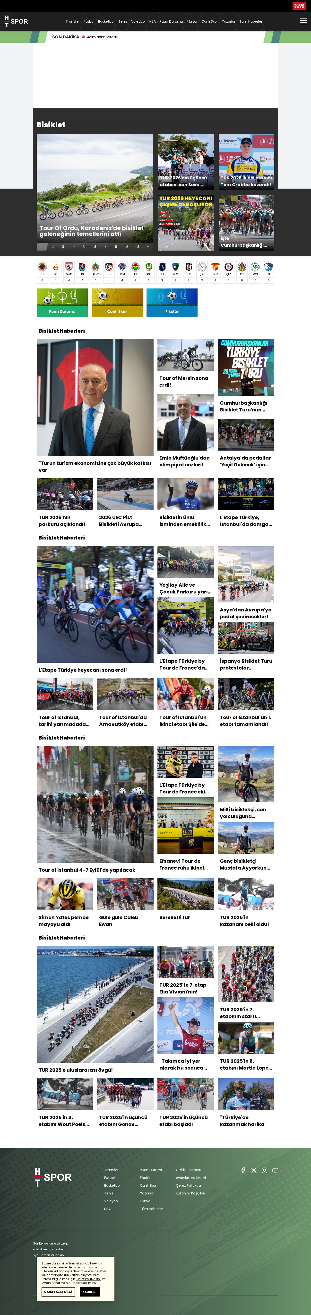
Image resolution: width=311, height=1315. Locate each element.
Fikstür (192, 21)
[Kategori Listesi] (303, 21)
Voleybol (138, 21)
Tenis (122, 21)
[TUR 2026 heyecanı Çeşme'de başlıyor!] (186, 223)
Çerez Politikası (188, 1185)
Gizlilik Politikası (188, 1169)
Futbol (89, 21)
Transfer (73, 21)
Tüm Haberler (250, 21)
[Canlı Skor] (117, 302)
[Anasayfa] (52, 1189)
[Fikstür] (172, 302)
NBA (152, 21)
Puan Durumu (171, 21)
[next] (147, 192)
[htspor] (16, 21)
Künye (145, 1201)
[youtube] (275, 1170)
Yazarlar (228, 21)
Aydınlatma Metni (191, 1177)
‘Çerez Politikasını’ (88, 1279)
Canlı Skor (209, 21)
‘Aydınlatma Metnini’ (57, 1283)
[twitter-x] (254, 1170)
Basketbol (106, 21)
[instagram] (265, 1170)
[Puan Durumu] (62, 302)
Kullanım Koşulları (190, 1193)
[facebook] (243, 1170)
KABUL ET (89, 1292)
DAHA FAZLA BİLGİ (58, 1292)
